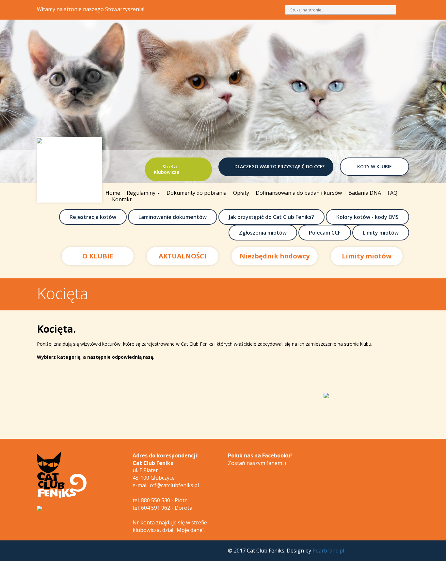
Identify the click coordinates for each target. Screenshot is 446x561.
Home (112, 193)
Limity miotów (381, 232)
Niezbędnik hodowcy (275, 256)
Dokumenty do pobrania (197, 193)
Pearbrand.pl (328, 550)
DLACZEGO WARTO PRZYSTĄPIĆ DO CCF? (279, 166)
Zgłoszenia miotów (263, 232)
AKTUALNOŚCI (182, 256)
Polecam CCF (325, 232)
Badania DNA (364, 193)
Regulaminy (142, 193)
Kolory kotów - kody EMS (367, 217)
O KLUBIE (97, 256)
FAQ (392, 193)
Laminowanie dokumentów (172, 217)
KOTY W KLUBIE (374, 166)
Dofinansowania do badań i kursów (299, 193)
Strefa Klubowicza (167, 169)
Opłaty (241, 193)
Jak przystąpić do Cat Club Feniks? (271, 217)
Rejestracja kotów (93, 217)
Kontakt (122, 199)
